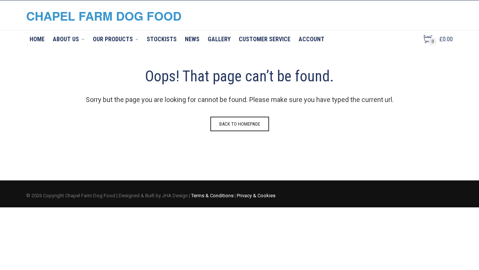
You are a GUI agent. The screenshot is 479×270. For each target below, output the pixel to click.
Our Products (113, 39)
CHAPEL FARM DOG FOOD (103, 15)
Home (37, 39)
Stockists (162, 39)
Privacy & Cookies (256, 195)
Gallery (219, 39)
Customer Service (264, 39)
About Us (66, 39)
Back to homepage (239, 124)
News (192, 39)
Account (311, 39)
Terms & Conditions (212, 195)
